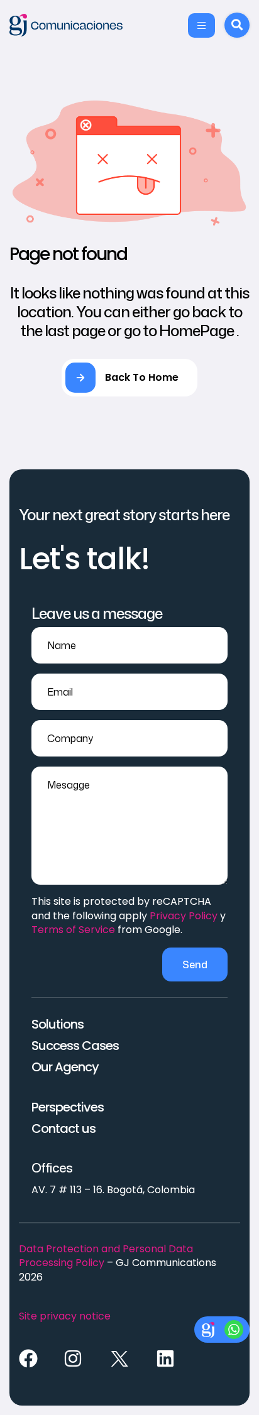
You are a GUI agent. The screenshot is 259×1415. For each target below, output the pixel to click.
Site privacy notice (65, 1316)
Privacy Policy (184, 916)
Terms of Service (73, 929)
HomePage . (199, 330)
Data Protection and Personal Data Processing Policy (106, 1256)
